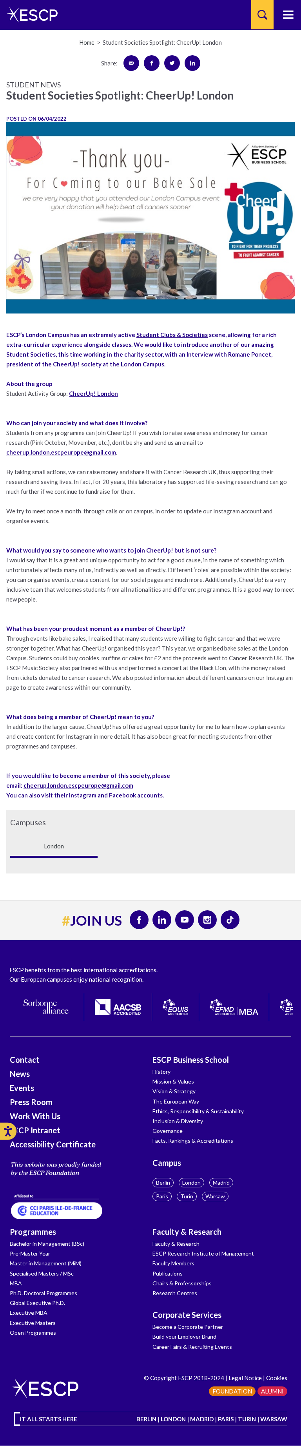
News (20, 1073)
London (191, 1182)
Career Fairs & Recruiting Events (192, 1346)
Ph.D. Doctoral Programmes (43, 1293)
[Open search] (262, 14)
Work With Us (35, 1116)
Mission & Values (173, 1081)
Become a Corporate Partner (187, 1326)
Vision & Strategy (174, 1091)
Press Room (31, 1102)
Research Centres (174, 1293)
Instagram (82, 795)
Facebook (122, 795)
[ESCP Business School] (29, 14)
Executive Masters (33, 1322)
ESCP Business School (190, 1059)
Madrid (221, 1182)
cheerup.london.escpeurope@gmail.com (61, 452)
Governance (167, 1130)
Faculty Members (173, 1263)
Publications (167, 1273)
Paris (162, 1196)
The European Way (175, 1101)
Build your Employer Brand (184, 1336)
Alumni (272, 1391)
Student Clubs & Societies (172, 334)
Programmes (33, 1231)
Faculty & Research (186, 1231)
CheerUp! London (93, 393)
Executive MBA (28, 1312)
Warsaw (215, 1196)
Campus (166, 1162)
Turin (186, 1196)
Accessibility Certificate (53, 1144)
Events (22, 1088)
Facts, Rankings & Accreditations (192, 1140)
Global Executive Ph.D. (37, 1302)
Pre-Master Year (30, 1253)
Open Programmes (33, 1332)
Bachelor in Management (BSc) (47, 1243)
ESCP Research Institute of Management (203, 1253)
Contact (25, 1059)
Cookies (276, 1377)
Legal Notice (245, 1377)
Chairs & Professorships (182, 1283)
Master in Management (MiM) (46, 1263)
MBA (16, 1283)
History (161, 1071)
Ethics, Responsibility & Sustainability (198, 1111)
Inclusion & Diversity (177, 1121)
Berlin (163, 1182)
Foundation (232, 1391)
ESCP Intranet (35, 1130)
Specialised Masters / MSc (42, 1273)
